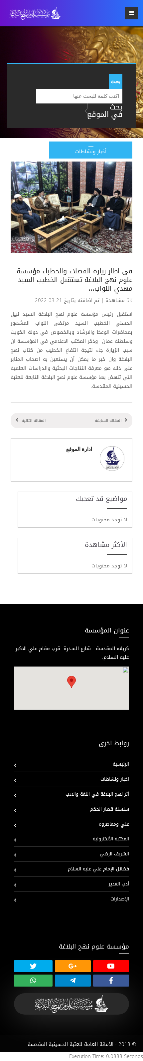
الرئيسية (121, 764)
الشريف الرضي (114, 853)
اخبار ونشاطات (114, 779)
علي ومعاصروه (114, 824)
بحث (115, 81)
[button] (71, 682)
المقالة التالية (34, 420)
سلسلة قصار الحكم (109, 809)
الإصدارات (119, 898)
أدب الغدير (119, 883)
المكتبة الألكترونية (111, 838)
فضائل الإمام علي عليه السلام (98, 868)
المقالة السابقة (108, 420)
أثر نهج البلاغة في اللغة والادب (97, 794)
